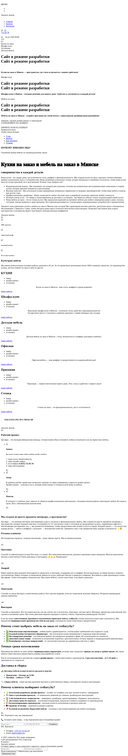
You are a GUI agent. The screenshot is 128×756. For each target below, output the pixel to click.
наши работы (6, 291)
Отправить (53, 724)
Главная (9, 21)
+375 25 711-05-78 (22, 731)
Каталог (9, 24)
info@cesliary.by (18, 733)
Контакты (10, 26)
